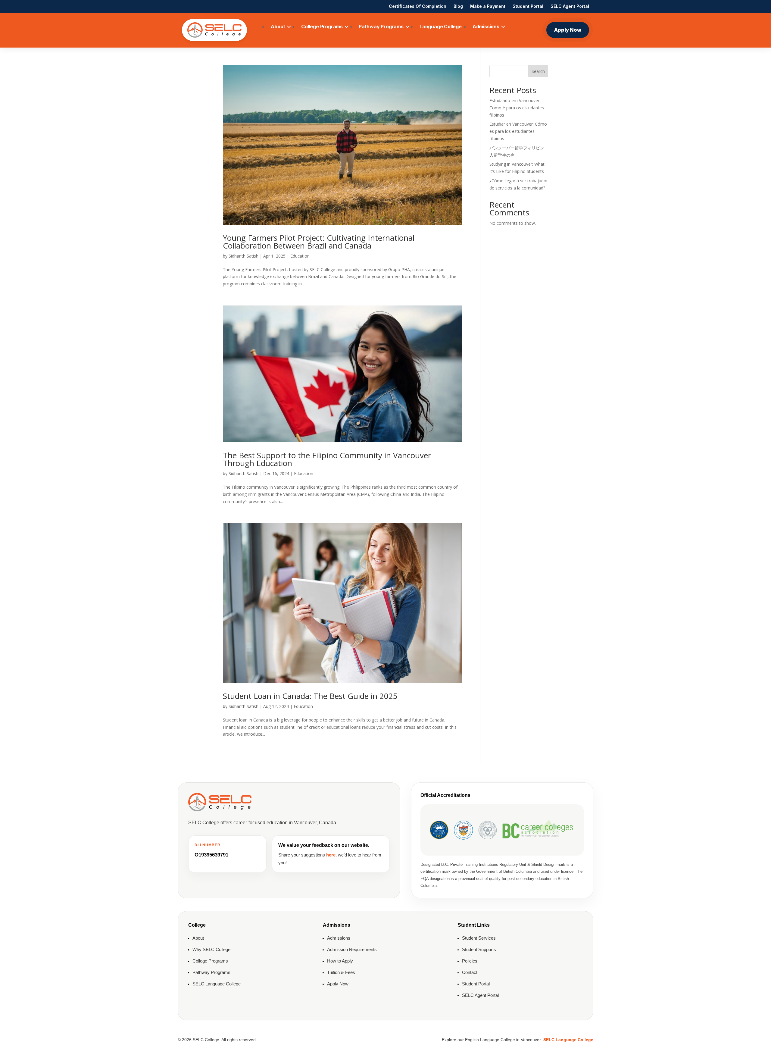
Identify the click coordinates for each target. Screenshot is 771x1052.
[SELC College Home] (214, 30)
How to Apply (340, 960)
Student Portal (528, 6)
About (278, 26)
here (331, 854)
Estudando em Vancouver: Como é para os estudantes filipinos (516, 108)
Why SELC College (211, 949)
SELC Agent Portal (570, 6)
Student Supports (479, 949)
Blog (458, 6)
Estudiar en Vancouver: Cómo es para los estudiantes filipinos (518, 131)
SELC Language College (216, 983)
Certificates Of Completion (417, 6)
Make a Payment (487, 6)
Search (538, 71)
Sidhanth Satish (243, 256)
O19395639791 (211, 855)
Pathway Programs (381, 26)
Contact (469, 972)
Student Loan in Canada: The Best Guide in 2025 (310, 695)
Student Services (479, 938)
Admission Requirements (352, 949)
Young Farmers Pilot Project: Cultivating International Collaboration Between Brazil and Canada (318, 241)
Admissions (486, 26)
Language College (441, 26)
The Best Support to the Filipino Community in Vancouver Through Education (327, 459)
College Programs (322, 26)
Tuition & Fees (341, 972)
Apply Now (567, 30)
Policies (469, 960)
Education (300, 256)
